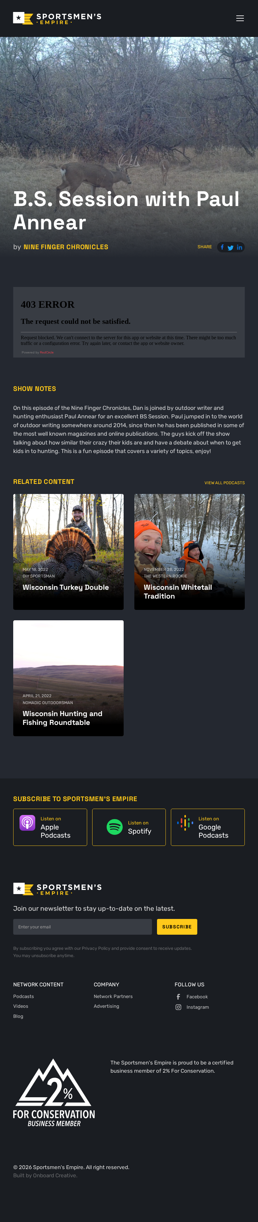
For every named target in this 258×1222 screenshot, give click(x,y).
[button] (239, 18)
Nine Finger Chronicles (66, 247)
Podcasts (23, 996)
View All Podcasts (225, 482)
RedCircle (47, 352)
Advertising (106, 1006)
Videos (20, 1006)
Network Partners (113, 996)
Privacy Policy (96, 948)
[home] (57, 18)
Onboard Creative (54, 1175)
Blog (18, 1016)
